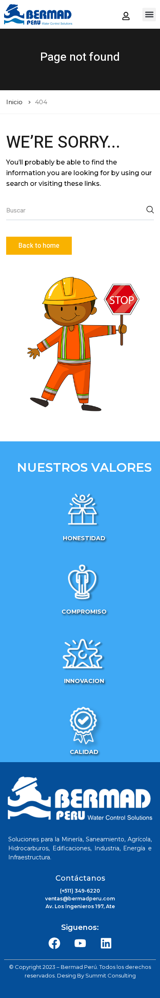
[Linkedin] (106, 943)
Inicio (14, 102)
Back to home (38, 246)
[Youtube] (80, 943)
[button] (149, 14)
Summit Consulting (110, 975)
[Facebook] (54, 943)
